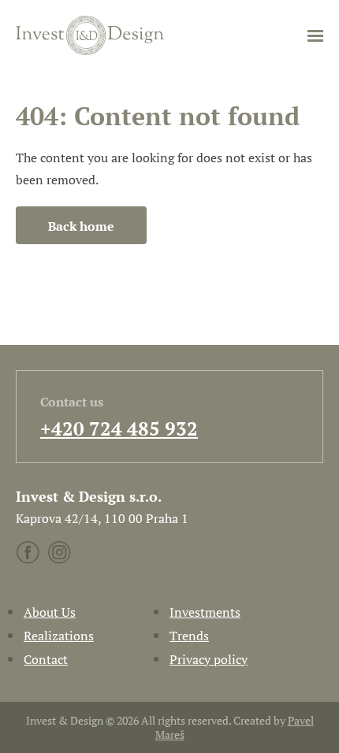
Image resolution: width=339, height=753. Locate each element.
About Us (50, 612)
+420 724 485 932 (119, 428)
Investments (205, 612)
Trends (189, 635)
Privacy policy (209, 659)
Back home (81, 226)
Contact (46, 659)
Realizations (59, 635)
